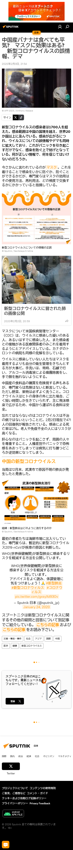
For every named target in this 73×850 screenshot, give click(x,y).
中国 (57, 638)
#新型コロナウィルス (28, 588)
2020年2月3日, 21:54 (14, 64)
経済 (29, 756)
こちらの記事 (47, 625)
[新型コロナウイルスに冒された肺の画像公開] (36, 280)
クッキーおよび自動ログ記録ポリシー (24, 798)
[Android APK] (13, 814)
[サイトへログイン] (60, 26)
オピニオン (48, 756)
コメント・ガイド (37, 793)
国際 (48, 638)
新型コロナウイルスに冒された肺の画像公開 (35, 311)
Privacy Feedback (40, 803)
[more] (67, 321)
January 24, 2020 (36, 607)
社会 (28, 638)
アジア (38, 638)
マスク (52, 167)
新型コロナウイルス (32, 645)
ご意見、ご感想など (13, 793)
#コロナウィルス (47, 590)
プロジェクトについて (15, 788)
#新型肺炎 (54, 583)
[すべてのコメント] (5, 844)
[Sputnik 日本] (11, 28)
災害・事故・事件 (13, 638)
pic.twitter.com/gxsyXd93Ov (36, 596)
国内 (12, 756)
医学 (6, 645)
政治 (20, 756)
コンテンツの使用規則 (43, 788)
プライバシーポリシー (15, 803)
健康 (15, 645)
